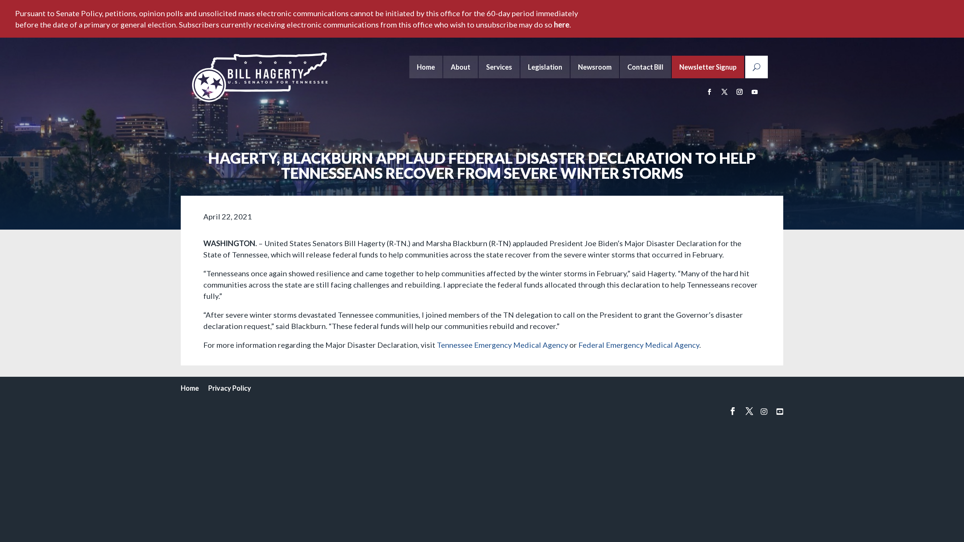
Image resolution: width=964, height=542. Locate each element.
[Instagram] (764, 411)
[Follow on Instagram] (740, 92)
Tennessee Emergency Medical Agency (502, 344)
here (561, 24)
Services (499, 67)
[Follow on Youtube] (755, 92)
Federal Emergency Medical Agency (638, 344)
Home (426, 67)
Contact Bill (645, 67)
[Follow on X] (724, 92)
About (460, 67)
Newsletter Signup (708, 67)
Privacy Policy (229, 388)
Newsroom (595, 67)
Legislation (545, 67)
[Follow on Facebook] (709, 92)
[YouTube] (779, 411)
